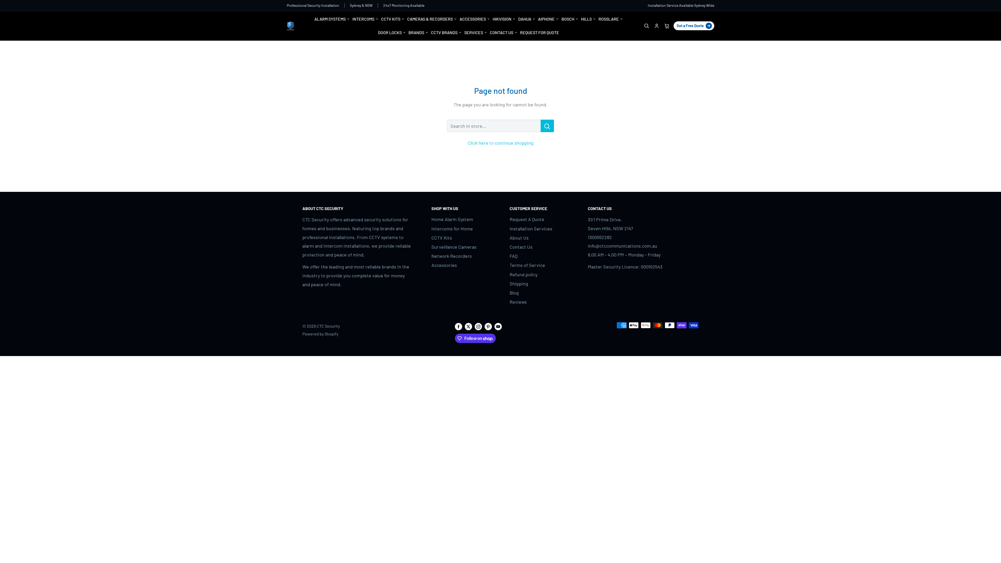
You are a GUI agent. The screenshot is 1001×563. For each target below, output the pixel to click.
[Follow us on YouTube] (498, 326)
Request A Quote (527, 219)
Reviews (518, 302)
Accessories (444, 265)
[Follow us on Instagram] (478, 326)
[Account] (656, 26)
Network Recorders (451, 256)
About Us (519, 238)
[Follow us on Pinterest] (488, 326)
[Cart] (666, 26)
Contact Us (521, 247)
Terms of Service (527, 265)
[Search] (646, 26)
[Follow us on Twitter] (468, 326)
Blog (514, 293)
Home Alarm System (452, 219)
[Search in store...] (547, 126)
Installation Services (531, 228)
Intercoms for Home (452, 228)
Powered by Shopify (320, 333)
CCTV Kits (441, 238)
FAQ (513, 256)
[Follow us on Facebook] (458, 326)
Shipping (519, 283)
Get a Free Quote (690, 25)
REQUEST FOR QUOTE (539, 32)
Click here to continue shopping (501, 143)
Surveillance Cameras (454, 247)
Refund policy (524, 274)
